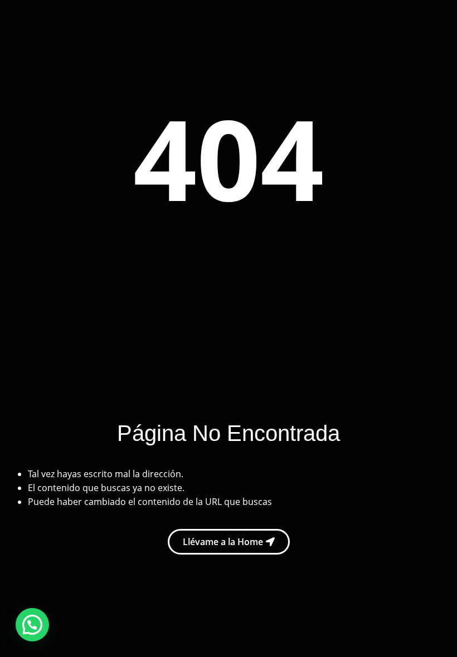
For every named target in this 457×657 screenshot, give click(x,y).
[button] (32, 624)
